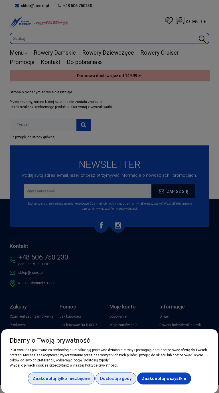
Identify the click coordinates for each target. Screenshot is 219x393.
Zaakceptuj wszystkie (164, 378)
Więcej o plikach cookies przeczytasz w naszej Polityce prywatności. (64, 365)
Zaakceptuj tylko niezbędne (61, 378)
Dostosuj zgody (116, 378)
